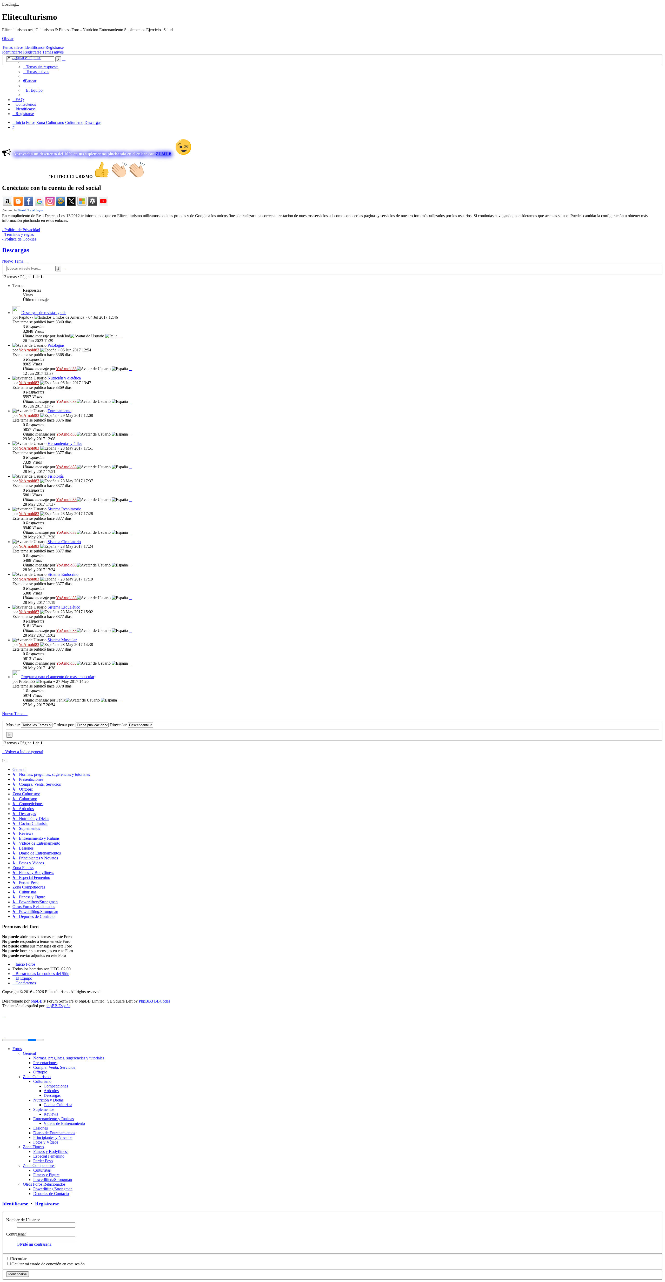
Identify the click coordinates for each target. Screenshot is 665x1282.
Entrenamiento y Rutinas (53, 1119)
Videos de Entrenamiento (64, 1123)
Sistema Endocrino (63, 574)
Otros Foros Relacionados (44, 1184)
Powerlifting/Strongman (52, 1189)
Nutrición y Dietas (48, 1100)
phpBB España (57, 1006)
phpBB (37, 1001)
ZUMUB (163, 154)
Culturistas (42, 1170)
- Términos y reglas (18, 234)
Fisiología (56, 476)
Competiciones (56, 1086)
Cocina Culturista (58, 1105)
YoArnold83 (29, 350)
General (29, 1053)
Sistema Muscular (62, 640)
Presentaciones (45, 1062)
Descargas (15, 250)
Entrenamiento (59, 411)
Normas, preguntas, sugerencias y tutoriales (68, 1058)
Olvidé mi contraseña (34, 1244)
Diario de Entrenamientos (54, 1133)
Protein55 (27, 681)
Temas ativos (12, 47)
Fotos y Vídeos (45, 1142)
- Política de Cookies (19, 239)
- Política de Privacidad (21, 230)
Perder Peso (43, 1161)
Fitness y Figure (46, 1175)
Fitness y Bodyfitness (50, 1151)
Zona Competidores (39, 1165)
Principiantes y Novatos (52, 1137)
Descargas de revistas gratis (43, 312)
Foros (17, 1048)
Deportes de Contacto (51, 1193)
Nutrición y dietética (64, 378)
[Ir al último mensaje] (120, 336)
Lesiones (40, 1128)
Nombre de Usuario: (23, 1220)
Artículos (51, 1091)
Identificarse (34, 47)
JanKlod (63, 336)
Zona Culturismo (37, 1076)
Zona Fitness (33, 1147)
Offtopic (40, 1072)
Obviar (8, 38)
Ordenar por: (65, 725)
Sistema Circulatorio (64, 541)
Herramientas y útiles (65, 443)
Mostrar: (13, 725)
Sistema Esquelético (64, 607)
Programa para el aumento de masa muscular (57, 677)
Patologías (56, 345)
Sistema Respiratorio (64, 509)
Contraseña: (16, 1234)
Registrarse (54, 47)
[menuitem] (40, 67)
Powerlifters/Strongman (52, 1179)
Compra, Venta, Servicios (54, 1067)
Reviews (51, 1114)
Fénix (61, 700)
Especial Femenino (48, 1156)
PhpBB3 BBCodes (154, 1001)
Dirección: (119, 725)
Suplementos (43, 1109)
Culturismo (42, 1081)
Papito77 (26, 317)
